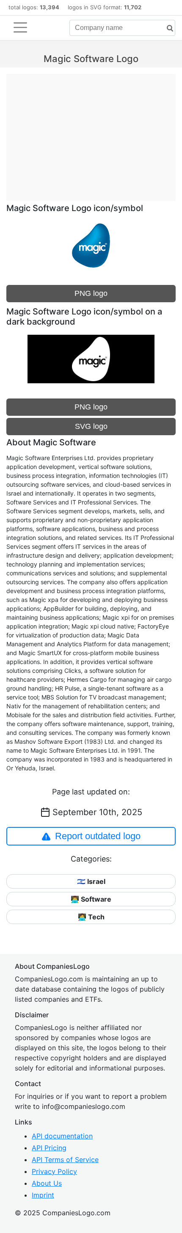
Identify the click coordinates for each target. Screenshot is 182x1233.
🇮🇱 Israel (91, 881)
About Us (47, 1183)
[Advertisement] (91, 133)
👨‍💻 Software (91, 899)
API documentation (62, 1136)
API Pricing (49, 1148)
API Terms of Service (65, 1159)
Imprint (43, 1195)
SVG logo (91, 426)
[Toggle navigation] (20, 27)
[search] (166, 28)
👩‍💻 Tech (91, 917)
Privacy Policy (54, 1171)
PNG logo (91, 293)
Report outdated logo (98, 836)
